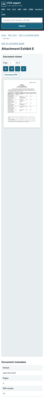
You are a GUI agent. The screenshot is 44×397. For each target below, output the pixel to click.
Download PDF (11, 75)
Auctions (39, 9)
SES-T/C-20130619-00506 (12, 43)
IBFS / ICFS (3, 12)
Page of (11, 63)
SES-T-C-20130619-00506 (29, 35)
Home (3, 35)
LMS (25, 9)
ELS (8, 9)
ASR (19, 9)
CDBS (31, 9)
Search (22, 26)
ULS (14, 9)
